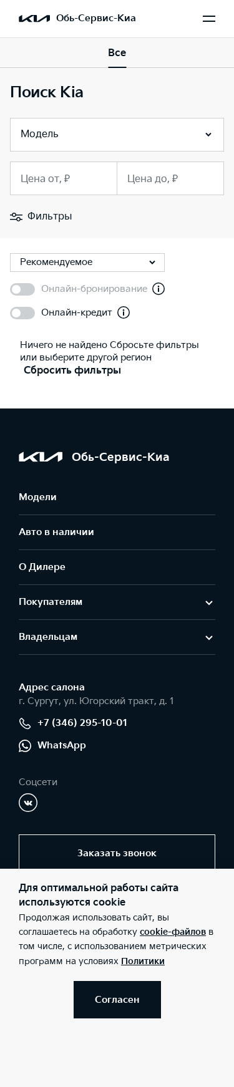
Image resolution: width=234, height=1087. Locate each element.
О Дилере (42, 567)
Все (117, 53)
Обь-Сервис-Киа (96, 18)
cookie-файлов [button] (173, 932)
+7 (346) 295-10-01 (82, 723)
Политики (143, 961)
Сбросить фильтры (72, 371)
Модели (38, 497)
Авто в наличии (56, 532)
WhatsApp (61, 745)
